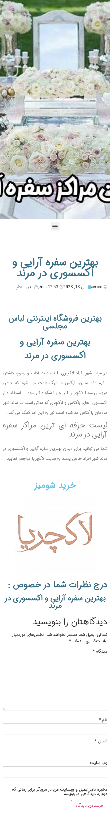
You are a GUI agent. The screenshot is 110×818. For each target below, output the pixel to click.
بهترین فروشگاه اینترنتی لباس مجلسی (55, 322)
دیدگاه (100, 651)
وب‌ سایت (98, 763)
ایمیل (101, 741)
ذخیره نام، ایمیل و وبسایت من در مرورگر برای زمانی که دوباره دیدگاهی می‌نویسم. (59, 792)
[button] (55, 226)
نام (103, 720)
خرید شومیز (55, 485)
